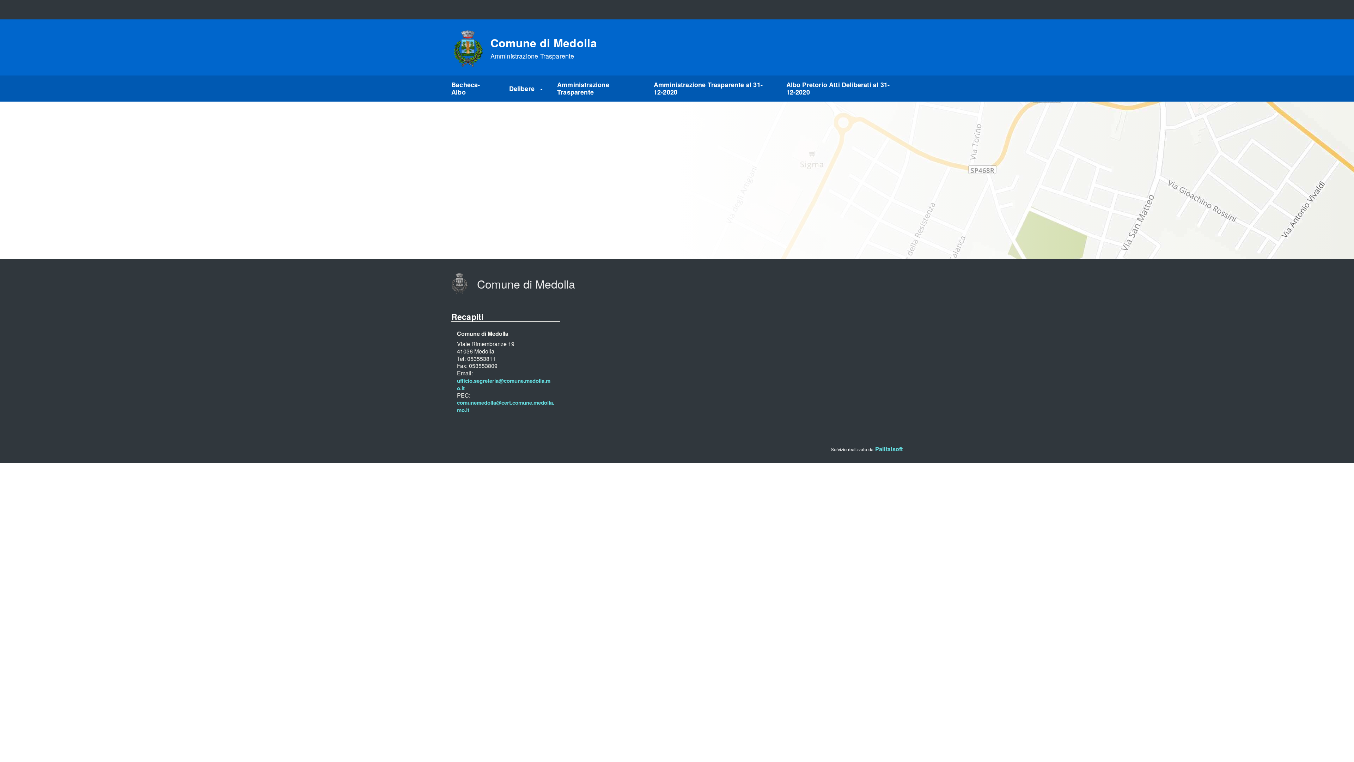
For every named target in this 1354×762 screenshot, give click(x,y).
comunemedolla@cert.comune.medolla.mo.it (505, 406)
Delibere (522, 88)
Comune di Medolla (543, 48)
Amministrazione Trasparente (583, 88)
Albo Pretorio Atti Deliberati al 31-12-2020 (838, 88)
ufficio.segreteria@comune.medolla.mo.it (503, 384)
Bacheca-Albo (465, 88)
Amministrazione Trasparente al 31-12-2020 (708, 88)
